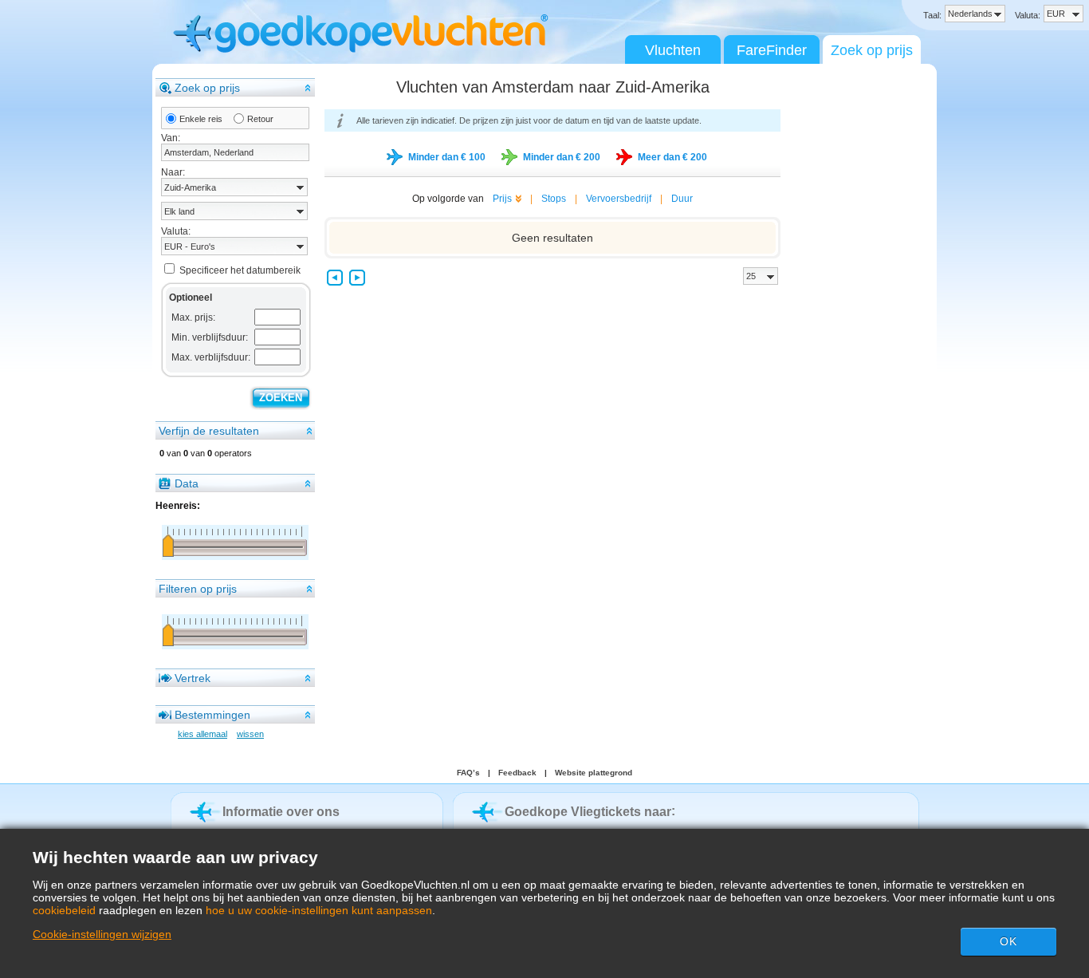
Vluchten (673, 50)
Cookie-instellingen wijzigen (102, 934)
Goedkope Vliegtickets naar (588, 811)
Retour (260, 119)
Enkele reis (200, 119)
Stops (553, 198)
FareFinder (772, 50)
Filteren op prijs (198, 588)
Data (187, 483)
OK (1008, 941)
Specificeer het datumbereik (240, 270)
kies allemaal (202, 734)
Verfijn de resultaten (209, 430)
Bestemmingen (212, 714)
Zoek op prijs (872, 50)
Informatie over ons (281, 811)
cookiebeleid (64, 910)
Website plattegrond (593, 772)
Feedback (517, 772)
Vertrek (192, 678)
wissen (250, 734)
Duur (682, 198)
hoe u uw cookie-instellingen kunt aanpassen (319, 910)
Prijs (502, 198)
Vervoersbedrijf (618, 198)
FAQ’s (468, 772)
